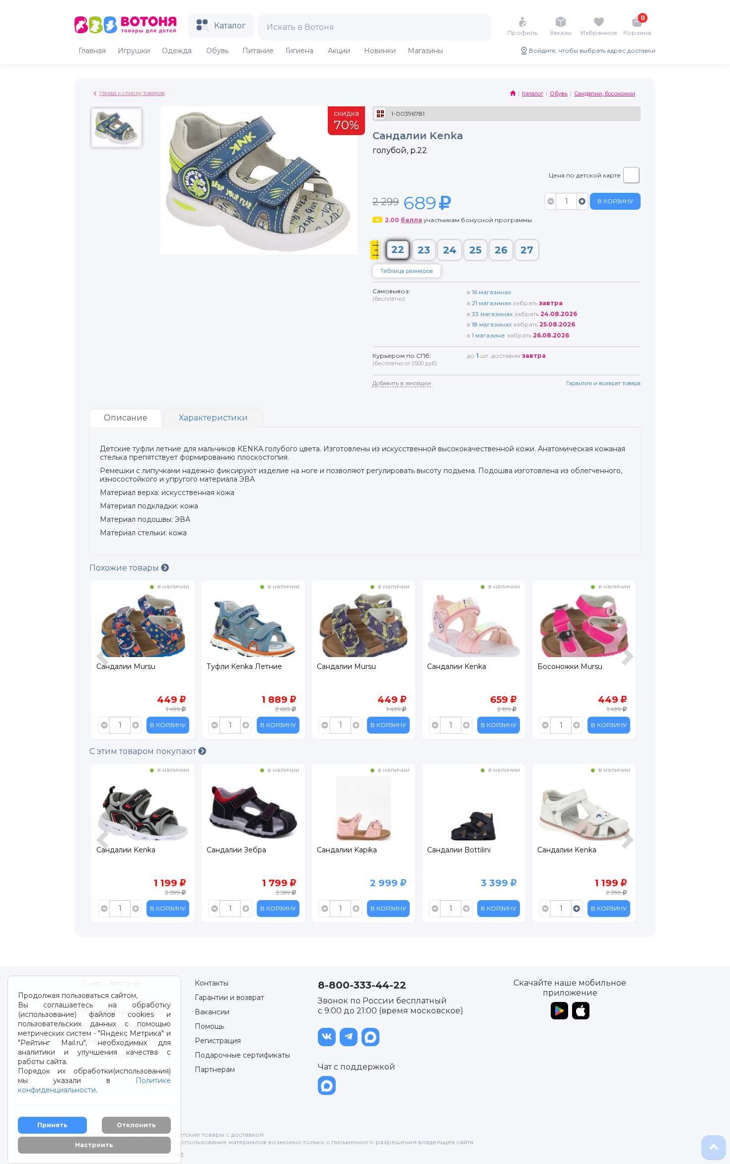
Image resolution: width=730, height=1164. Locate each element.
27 (526, 250)
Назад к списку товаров (132, 92)
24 (449, 250)
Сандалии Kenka (346, 666)
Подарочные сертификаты (242, 1055)
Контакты (211, 983)
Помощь (209, 1026)
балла (411, 220)
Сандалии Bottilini (348, 849)
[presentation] (104, 662)
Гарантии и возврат (229, 997)
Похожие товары (125, 568)
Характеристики (213, 417)
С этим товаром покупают (143, 751)
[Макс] (370, 1037)
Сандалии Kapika (237, 849)
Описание (125, 417)
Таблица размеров (406, 270)
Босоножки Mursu (459, 666)
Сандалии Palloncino (573, 666)
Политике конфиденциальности (94, 1085)
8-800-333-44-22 (362, 985)
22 (397, 249)
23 (424, 250)
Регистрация (218, 1040)
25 (475, 250)
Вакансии (212, 1011)
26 (501, 250)
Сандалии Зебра (126, 849)
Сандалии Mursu (236, 666)
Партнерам (215, 1069)
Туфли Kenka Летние (134, 666)
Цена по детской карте (585, 175)
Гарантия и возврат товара (603, 383)
